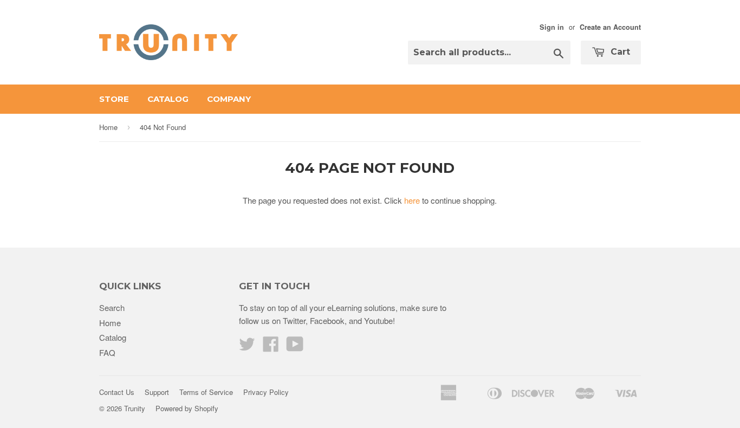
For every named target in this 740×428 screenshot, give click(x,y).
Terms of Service (206, 392)
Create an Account (610, 27)
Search (112, 307)
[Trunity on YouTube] (295, 347)
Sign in (552, 27)
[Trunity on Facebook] (271, 347)
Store (114, 99)
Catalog (168, 99)
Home (108, 127)
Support (157, 392)
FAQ (107, 352)
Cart (619, 52)
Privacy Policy (266, 392)
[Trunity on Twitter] (247, 347)
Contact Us (116, 392)
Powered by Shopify (186, 408)
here (412, 200)
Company (229, 99)
